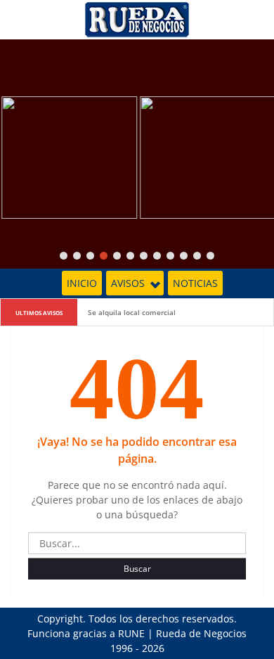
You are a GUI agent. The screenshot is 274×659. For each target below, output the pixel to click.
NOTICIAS (195, 283)
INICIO (82, 283)
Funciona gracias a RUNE (86, 633)
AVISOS (128, 283)
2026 (153, 648)
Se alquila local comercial (132, 312)
